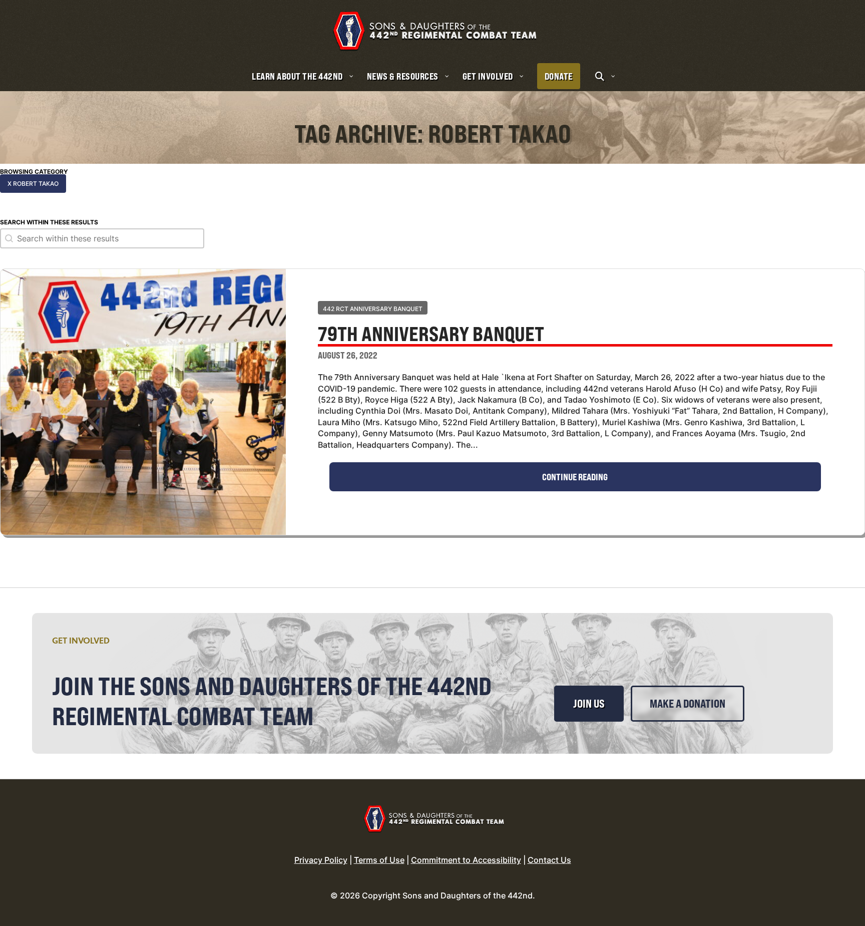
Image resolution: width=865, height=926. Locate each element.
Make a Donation (687, 703)
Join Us (589, 703)
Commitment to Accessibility (466, 859)
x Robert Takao (33, 183)
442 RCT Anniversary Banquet (372, 308)
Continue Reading (575, 476)
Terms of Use (379, 859)
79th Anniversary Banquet (431, 335)
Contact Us (549, 859)
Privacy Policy (320, 859)
